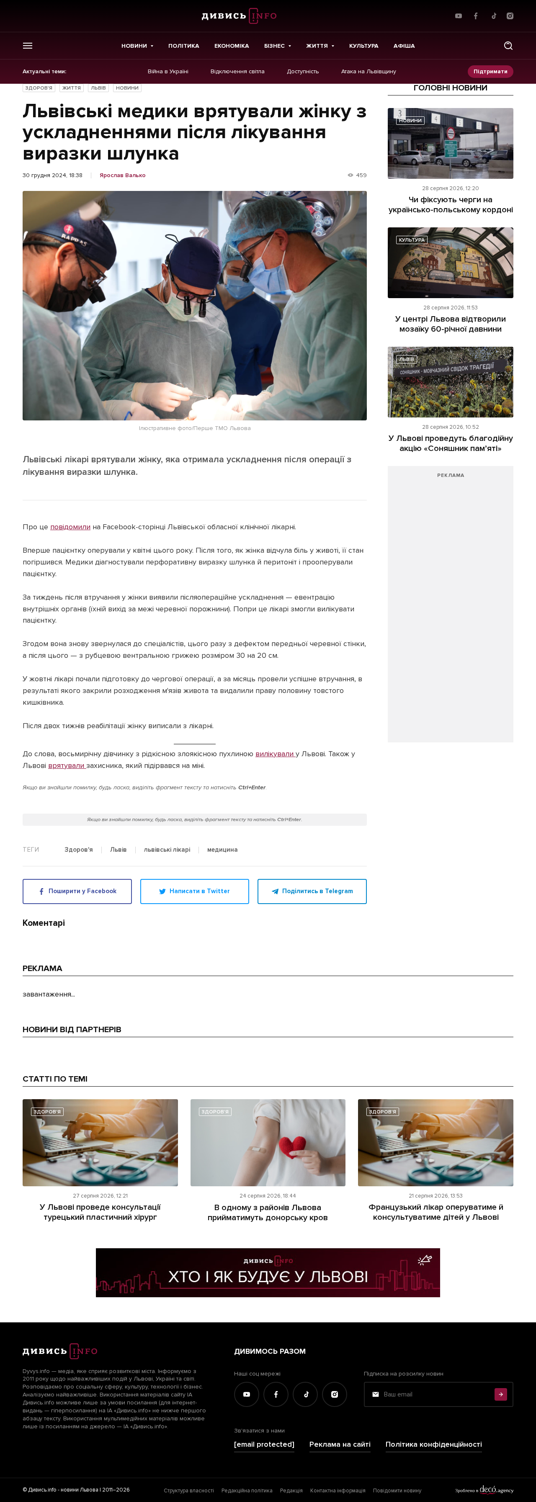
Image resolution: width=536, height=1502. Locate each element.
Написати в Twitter (200, 891)
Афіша (404, 45)
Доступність (303, 71)
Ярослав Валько (123, 175)
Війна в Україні (168, 71)
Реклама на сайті (340, 1444)
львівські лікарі (167, 850)
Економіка (231, 45)
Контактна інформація (338, 1490)
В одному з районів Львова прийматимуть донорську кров (268, 1213)
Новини (134, 45)
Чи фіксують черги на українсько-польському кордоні (451, 205)
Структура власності (189, 1490)
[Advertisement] (450, 608)
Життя (317, 45)
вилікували (275, 753)
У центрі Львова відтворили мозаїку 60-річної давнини (450, 324)
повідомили (70, 526)
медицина (222, 850)
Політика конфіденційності (434, 1444)
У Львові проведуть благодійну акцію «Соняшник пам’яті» (451, 443)
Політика (183, 45)
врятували (67, 765)
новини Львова (79, 1490)
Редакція (291, 1490)
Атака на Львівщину (368, 71)
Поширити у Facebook (82, 891)
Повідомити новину (397, 1490)
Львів (98, 88)
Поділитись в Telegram (317, 891)
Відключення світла (238, 71)
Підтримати (491, 71)
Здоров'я (39, 88)
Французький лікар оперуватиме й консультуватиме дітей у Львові (435, 1212)
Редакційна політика (247, 1490)
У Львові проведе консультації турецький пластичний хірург (100, 1212)
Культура (364, 45)
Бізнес (274, 45)
